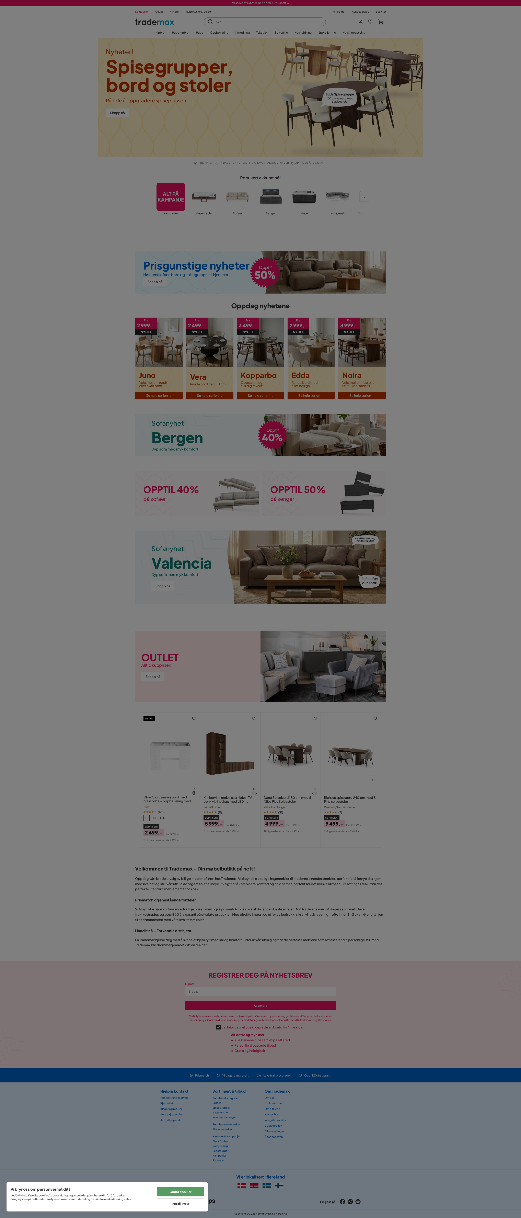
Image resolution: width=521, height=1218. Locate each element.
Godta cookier (181, 1192)
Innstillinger (180, 1203)
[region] (107, 1196)
